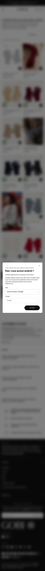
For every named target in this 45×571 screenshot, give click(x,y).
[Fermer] (39, 265)
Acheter (32, 308)
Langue (7, 296)
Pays (6, 287)
